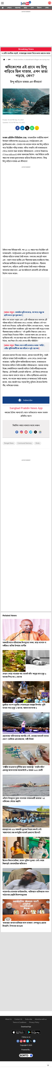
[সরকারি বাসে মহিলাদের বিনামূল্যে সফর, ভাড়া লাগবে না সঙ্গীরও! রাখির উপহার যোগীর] (26, 630)
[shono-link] (49, 3)
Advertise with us (41, 1019)
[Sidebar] (2, 3)
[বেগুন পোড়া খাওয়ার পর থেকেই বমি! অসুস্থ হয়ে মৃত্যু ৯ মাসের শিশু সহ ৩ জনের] (26, 661)
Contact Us (18, 1019)
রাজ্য (25, 8)
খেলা (46, 8)
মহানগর (17, 8)
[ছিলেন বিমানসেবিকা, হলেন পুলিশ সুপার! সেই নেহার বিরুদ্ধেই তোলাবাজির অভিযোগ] (26, 848)
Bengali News (9, 443)
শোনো (9, 8)
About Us (8, 1019)
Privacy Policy (34, 1022)
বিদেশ (39, 8)
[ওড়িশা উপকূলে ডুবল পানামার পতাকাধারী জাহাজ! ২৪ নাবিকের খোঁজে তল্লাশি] (26, 785)
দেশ (32, 8)
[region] (26, 29)
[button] (17, 128)
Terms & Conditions (19, 1022)
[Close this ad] (48, 1065)
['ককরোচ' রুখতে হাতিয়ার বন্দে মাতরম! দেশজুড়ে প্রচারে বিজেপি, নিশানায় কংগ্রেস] (26, 910)
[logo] (26, 3)
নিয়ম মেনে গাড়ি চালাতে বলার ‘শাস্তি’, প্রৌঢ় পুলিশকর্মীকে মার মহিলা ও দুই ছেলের (24, 347)
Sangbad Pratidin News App (26, 408)
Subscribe (28, 1019)
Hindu (38, 443)
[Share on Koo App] (37, 129)
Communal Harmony (25, 443)
